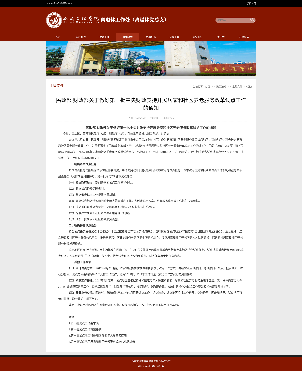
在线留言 (244, 37)
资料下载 (174, 37)
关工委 (221, 37)
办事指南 (151, 37)
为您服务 (198, 37)
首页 (57, 37)
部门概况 (81, 37)
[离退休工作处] (107, 27)
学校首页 (251, 3)
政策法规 (128, 37)
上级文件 (237, 86)
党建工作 (104, 37)
